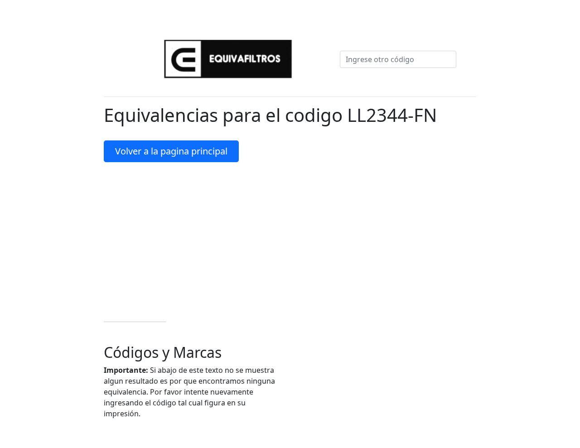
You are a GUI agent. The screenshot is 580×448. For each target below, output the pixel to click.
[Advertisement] (290, 236)
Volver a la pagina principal (171, 151)
